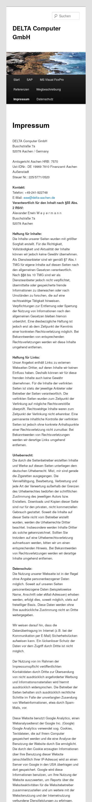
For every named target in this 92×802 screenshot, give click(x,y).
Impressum (21, 99)
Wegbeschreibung (48, 89)
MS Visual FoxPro (52, 79)
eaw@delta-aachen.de (39, 197)
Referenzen (21, 89)
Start (16, 79)
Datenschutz (45, 99)
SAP (30, 79)
